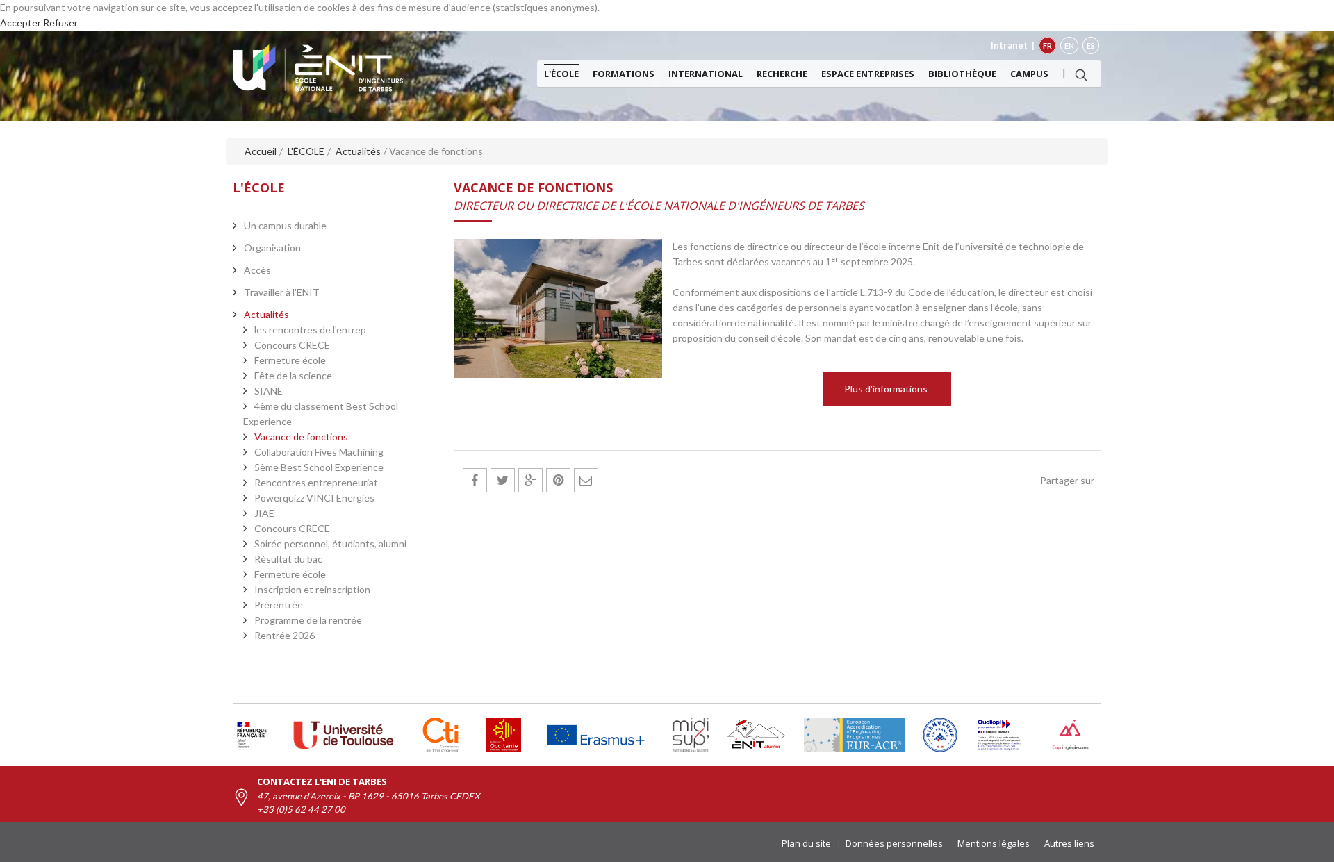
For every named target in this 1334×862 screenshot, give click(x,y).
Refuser (60, 22)
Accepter (20, 22)
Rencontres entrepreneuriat (316, 482)
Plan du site (806, 843)
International (705, 73)
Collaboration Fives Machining (319, 452)
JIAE (264, 513)
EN (1069, 45)
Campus (1029, 73)
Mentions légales (993, 843)
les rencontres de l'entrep (310, 329)
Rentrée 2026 (284, 635)
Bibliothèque (962, 73)
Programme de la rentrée (308, 620)
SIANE (268, 391)
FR (1047, 45)
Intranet (1009, 45)
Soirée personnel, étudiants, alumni (330, 543)
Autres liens (1069, 843)
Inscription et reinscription (312, 589)
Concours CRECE (292, 345)
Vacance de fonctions (301, 436)
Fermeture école (290, 360)
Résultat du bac (288, 559)
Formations (623, 73)
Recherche (782, 73)
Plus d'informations (887, 389)
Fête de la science (293, 375)
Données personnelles (894, 843)
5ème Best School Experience (319, 467)
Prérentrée (278, 605)
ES (1091, 45)
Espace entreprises (867, 73)
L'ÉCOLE (561, 73)
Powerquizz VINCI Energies (314, 498)
